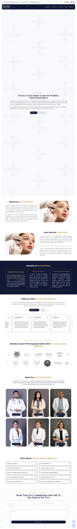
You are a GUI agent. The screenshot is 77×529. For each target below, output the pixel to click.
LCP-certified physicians (25, 381)
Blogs (66, 6)
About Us (54, 6)
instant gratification (65, 274)
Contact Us (71, 6)
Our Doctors (60, 6)
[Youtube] (71, 2)
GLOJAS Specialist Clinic (16, 106)
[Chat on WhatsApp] (73, 525)
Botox (33, 207)
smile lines (12, 279)
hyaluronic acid (34, 101)
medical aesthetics (24, 210)
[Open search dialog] (13, 7)
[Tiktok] (65, 2)
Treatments (47, 6)
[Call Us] (73, 521)
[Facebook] (67, 2)
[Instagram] (69, 2)
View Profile (16, 414)
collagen (57, 236)
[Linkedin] (74, 2)
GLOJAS (20, 302)
